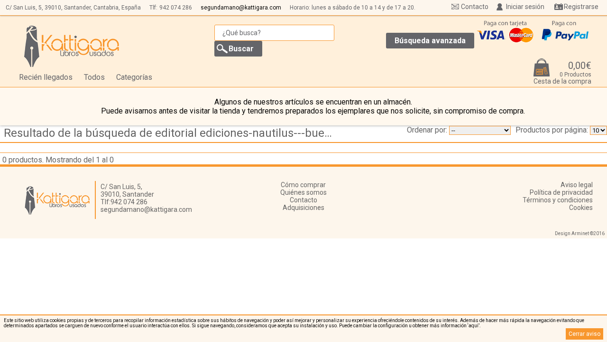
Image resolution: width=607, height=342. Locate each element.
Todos (94, 77)
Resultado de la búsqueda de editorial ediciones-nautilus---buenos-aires (172, 133)
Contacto (474, 6)
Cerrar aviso (584, 334)
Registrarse (581, 6)
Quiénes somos (303, 192)
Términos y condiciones (558, 200)
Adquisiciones (303, 207)
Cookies (581, 207)
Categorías (134, 77)
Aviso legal (577, 185)
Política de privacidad (561, 192)
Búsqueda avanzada (430, 40)
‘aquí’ (473, 325)
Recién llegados (46, 77)
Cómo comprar (303, 185)
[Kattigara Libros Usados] (71, 46)
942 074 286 (175, 7)
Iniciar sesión (525, 6)
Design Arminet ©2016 (580, 233)
